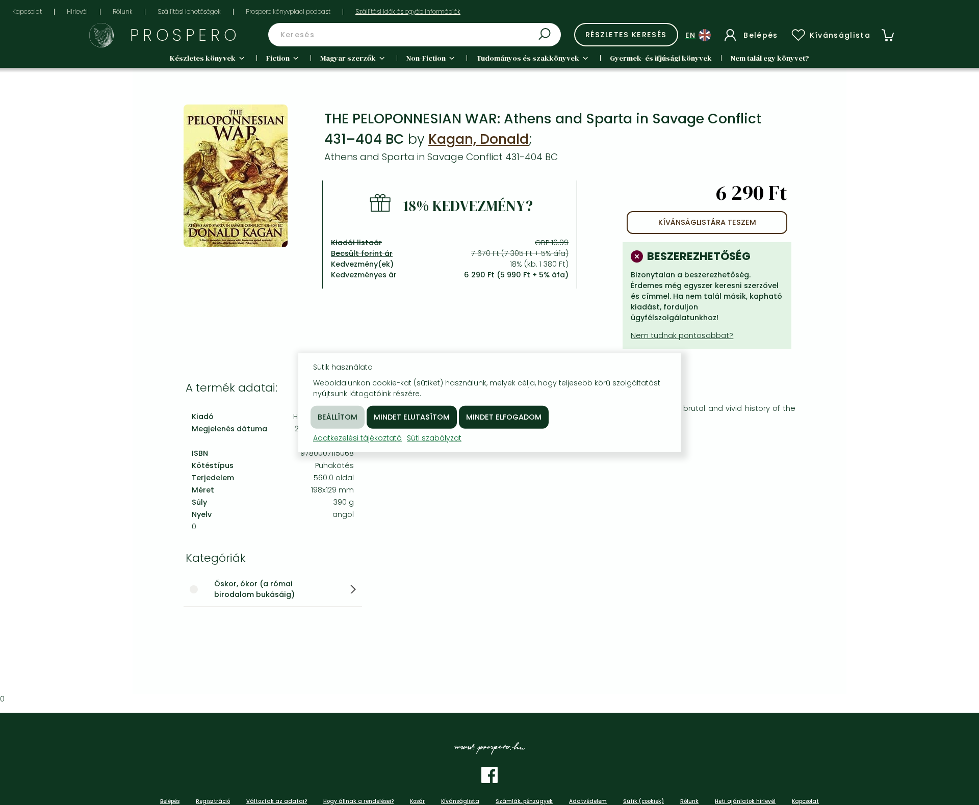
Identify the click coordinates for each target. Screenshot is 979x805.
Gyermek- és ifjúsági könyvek (661, 58)
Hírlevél (77, 11)
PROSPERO (185, 34)
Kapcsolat (27, 11)
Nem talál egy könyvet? (770, 58)
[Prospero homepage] (101, 35)
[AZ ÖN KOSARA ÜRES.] (887, 35)
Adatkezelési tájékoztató (357, 437)
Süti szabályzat (434, 437)
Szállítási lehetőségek (189, 11)
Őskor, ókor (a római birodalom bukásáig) (254, 589)
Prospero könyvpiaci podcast (288, 11)
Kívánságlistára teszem (707, 222)
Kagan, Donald (478, 138)
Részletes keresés (626, 35)
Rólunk (123, 11)
